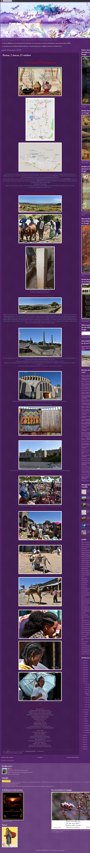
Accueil (40, 757)
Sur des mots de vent (86, 649)
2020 (84, 735)
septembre (86, 725)
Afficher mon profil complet (13, 774)
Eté (82, 576)
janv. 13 (87, 697)
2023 (84, 742)
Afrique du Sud (85, 542)
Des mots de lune (85, 564)
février (85, 709)
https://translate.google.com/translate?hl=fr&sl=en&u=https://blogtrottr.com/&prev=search (34, 786)
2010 (84, 660)
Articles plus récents (7, 757)
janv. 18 (87, 700)
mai (85, 716)
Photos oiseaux (85, 626)
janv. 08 (87, 689)
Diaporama (84, 568)
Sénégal (83, 643)
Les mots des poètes (86, 594)
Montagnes (84, 605)
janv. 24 (87, 704)
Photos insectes (85, 622)
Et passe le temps (85, 574)
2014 (84, 669)
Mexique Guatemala (86, 601)
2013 (84, 667)
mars (85, 712)
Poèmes (83, 636)
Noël (82, 613)
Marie (10, 768)
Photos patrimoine (85, 628)
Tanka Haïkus (84, 651)
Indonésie (84, 584)
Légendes (83, 590)
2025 (84, 746)
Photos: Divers (85, 630)
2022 (84, 740)
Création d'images (85, 562)
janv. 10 (87, 691)
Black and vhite (85, 550)
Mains (83, 596)
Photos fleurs (84, 620)
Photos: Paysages (85, 632)
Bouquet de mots (85, 552)
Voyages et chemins (86, 653)
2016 (84, 674)
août (85, 723)
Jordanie (83, 586)
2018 (84, 678)
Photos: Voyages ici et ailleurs (16, 752)
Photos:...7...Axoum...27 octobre (17, 55)
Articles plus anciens (73, 757)
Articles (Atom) (10, 760)
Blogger (63, 850)
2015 (84, 672)
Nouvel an (84, 615)
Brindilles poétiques (86, 554)
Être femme (84, 580)
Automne (83, 548)
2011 (84, 663)
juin (85, 718)
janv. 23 (87, 702)
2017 (84, 676)
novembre (86, 730)
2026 (84, 749)
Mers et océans (85, 598)
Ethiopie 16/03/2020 (86, 467)
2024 (84, 744)
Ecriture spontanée (85, 570)
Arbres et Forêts (85, 544)
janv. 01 (87, 685)
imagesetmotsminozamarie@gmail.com (10, 784)
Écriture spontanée (85, 572)
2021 (84, 737)
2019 (84, 681)
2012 (84, 665)
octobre (86, 728)
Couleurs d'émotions (86, 560)
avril (85, 714)
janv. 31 (87, 706)
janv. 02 (87, 687)
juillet (85, 721)
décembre (86, 732)
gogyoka (83, 582)
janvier (85, 683)
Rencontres (84, 641)
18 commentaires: (40, 751)
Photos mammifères (86, 624)
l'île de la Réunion (85, 588)
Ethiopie (8, 752)
